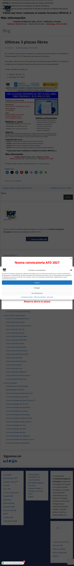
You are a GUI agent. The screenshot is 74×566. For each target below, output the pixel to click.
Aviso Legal (50, 297)
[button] (71, 270)
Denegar (37, 288)
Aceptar (37, 282)
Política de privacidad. (40, 297)
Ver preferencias (37, 293)
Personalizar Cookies (27, 297)
